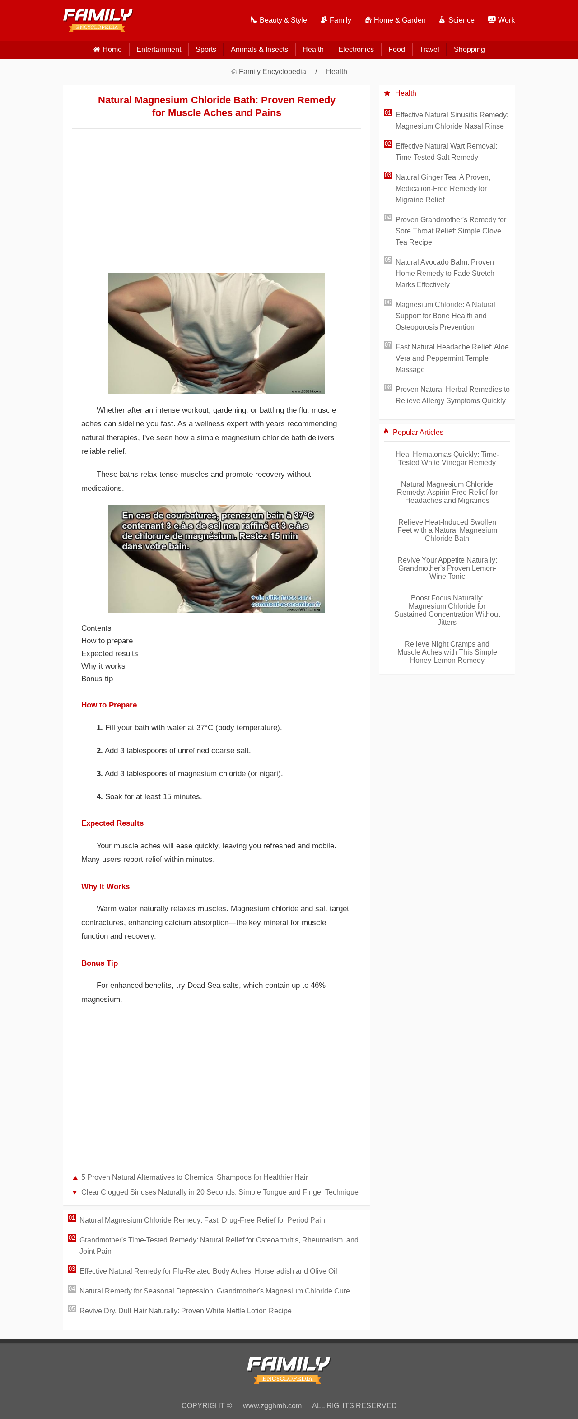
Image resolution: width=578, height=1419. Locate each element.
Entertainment (158, 49)
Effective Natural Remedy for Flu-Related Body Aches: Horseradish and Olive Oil (208, 1271)
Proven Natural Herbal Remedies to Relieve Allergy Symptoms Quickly (453, 395)
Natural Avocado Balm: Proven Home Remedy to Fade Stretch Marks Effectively (445, 273)
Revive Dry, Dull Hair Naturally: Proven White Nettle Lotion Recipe (185, 1311)
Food (396, 49)
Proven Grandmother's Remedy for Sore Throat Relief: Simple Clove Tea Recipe (451, 231)
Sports (206, 49)
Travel (429, 49)
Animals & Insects (259, 49)
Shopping (469, 49)
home (112, 49)
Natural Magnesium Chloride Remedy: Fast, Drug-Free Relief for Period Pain (202, 1220)
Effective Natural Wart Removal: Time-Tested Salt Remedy (446, 151)
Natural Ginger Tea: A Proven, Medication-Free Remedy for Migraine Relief (443, 188)
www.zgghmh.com (272, 1406)
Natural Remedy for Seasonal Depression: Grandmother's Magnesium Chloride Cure (214, 1291)
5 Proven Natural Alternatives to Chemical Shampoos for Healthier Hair (194, 1177)
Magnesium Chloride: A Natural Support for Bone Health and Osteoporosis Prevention (445, 316)
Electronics (356, 49)
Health (313, 49)
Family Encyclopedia (272, 71)
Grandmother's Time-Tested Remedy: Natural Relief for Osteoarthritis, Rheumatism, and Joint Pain (219, 1245)
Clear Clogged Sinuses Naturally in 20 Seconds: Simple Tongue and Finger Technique (220, 1192)
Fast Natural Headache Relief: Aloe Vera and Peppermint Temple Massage (452, 358)
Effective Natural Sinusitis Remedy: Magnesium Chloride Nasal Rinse (452, 120)
